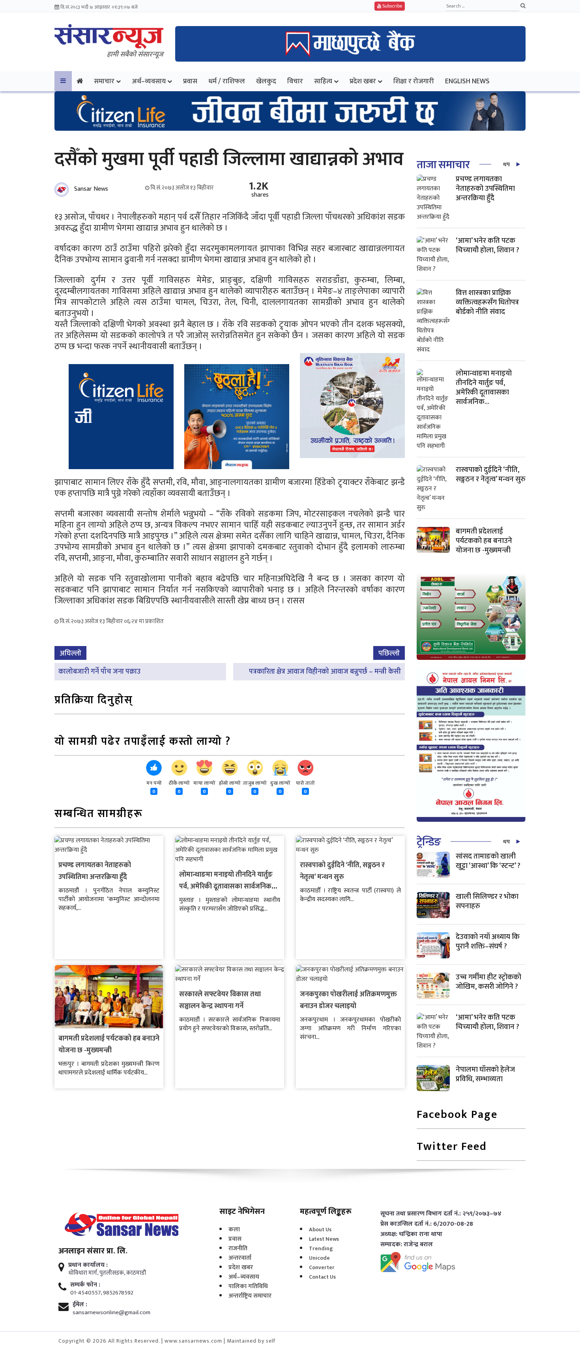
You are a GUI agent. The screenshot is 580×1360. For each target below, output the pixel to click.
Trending (321, 1248)
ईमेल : (80, 1305)
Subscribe (391, 6)
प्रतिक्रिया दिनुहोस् (93, 700)
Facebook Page (457, 1115)
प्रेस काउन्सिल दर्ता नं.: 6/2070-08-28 (426, 1224)
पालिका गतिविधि (248, 1286)
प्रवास (190, 81)
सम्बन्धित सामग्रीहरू (98, 814)
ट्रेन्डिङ (429, 842)
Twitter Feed (452, 1147)
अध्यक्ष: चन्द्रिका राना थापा (411, 1234)
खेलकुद (266, 81)
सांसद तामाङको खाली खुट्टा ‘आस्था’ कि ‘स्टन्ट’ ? (488, 861)
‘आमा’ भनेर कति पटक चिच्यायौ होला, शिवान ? (487, 245)
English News (467, 81)
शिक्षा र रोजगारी (413, 81)
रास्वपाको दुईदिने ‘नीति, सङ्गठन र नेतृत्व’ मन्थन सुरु (342, 871)
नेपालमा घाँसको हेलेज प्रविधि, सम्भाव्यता (485, 1074)
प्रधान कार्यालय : (88, 1265)
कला (234, 1229)
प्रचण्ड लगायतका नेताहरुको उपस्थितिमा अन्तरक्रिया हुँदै (94, 871)
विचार (295, 81)
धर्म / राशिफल (226, 81)
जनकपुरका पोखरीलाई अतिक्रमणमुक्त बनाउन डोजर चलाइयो (348, 1000)
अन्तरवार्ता (239, 1258)
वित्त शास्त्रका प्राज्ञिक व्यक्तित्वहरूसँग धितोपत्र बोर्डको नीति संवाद (487, 302)
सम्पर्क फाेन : (85, 1285)
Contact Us (322, 1276)
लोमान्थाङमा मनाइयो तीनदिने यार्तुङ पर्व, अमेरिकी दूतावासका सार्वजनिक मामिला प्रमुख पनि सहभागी (226, 886)
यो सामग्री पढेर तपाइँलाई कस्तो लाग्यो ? (142, 742)
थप (506, 164)
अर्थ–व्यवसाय (149, 81)
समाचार (104, 81)
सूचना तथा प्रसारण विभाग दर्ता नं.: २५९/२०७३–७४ (440, 1214)
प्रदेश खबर (363, 81)
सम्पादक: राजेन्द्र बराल (406, 1245)
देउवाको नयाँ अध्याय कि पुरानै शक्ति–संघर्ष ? (488, 941)
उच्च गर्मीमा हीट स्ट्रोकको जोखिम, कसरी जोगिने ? (488, 982)
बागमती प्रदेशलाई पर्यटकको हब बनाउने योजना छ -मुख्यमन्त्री (108, 1044)
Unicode (319, 1257)
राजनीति (237, 1248)
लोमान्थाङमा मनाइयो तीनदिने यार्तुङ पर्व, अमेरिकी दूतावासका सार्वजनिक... (484, 387)
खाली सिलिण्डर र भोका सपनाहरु (487, 901)
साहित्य (323, 81)
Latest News (324, 1239)
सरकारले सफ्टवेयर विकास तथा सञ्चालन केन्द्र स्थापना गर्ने (220, 1000)
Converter (322, 1267)
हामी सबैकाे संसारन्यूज (135, 54)
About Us (320, 1229)
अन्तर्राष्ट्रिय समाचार (249, 1295)
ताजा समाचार (443, 165)
